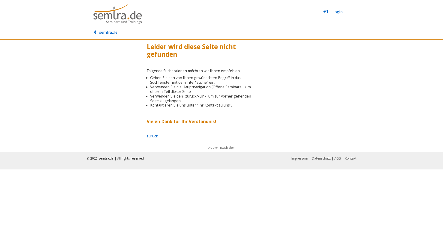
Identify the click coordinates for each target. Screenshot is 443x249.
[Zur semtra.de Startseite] (134, 13)
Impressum (299, 158)
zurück (152, 136)
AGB (337, 158)
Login (336, 11)
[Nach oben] (228, 148)
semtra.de (107, 32)
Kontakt (350, 158)
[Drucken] (213, 148)
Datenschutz (321, 158)
